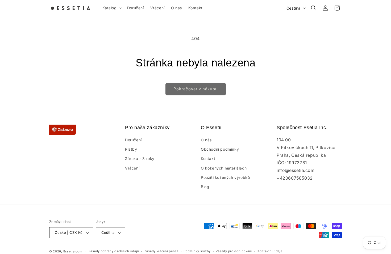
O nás (206, 140)
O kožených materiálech (224, 168)
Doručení (133, 140)
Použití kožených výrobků (225, 177)
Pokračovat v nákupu (195, 88)
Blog (205, 186)
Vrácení (132, 168)
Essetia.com (72, 251)
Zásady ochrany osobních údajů (114, 251)
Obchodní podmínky (220, 149)
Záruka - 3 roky (140, 158)
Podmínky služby (197, 251)
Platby (131, 149)
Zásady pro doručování (234, 251)
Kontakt (208, 158)
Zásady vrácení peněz (161, 251)
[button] (111, 8)
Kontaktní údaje (269, 251)
